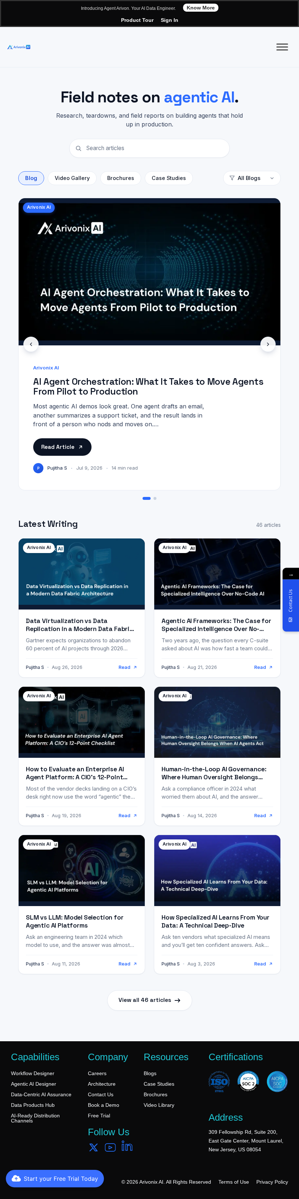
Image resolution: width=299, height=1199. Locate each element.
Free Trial (99, 1115)
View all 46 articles (145, 1000)
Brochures (120, 178)
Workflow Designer (32, 1073)
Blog (31, 178)
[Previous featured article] (31, 344)
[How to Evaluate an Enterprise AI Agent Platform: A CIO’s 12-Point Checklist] (82, 756)
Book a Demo (103, 1105)
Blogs (150, 1073)
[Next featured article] (268, 344)
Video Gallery (72, 178)
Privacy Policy (272, 1182)
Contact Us (100, 1094)
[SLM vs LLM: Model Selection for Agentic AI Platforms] (82, 904)
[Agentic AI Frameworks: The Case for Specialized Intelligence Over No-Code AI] (217, 607)
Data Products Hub (33, 1105)
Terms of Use (233, 1182)
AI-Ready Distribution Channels (35, 1118)
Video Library (159, 1105)
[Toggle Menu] (282, 47)
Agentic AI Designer (33, 1084)
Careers (97, 1073)
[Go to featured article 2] (155, 498)
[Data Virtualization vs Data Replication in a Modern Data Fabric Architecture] (82, 607)
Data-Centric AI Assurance (41, 1094)
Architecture (102, 1084)
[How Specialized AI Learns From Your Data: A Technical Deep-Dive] (217, 904)
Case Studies (169, 178)
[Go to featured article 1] (147, 498)
